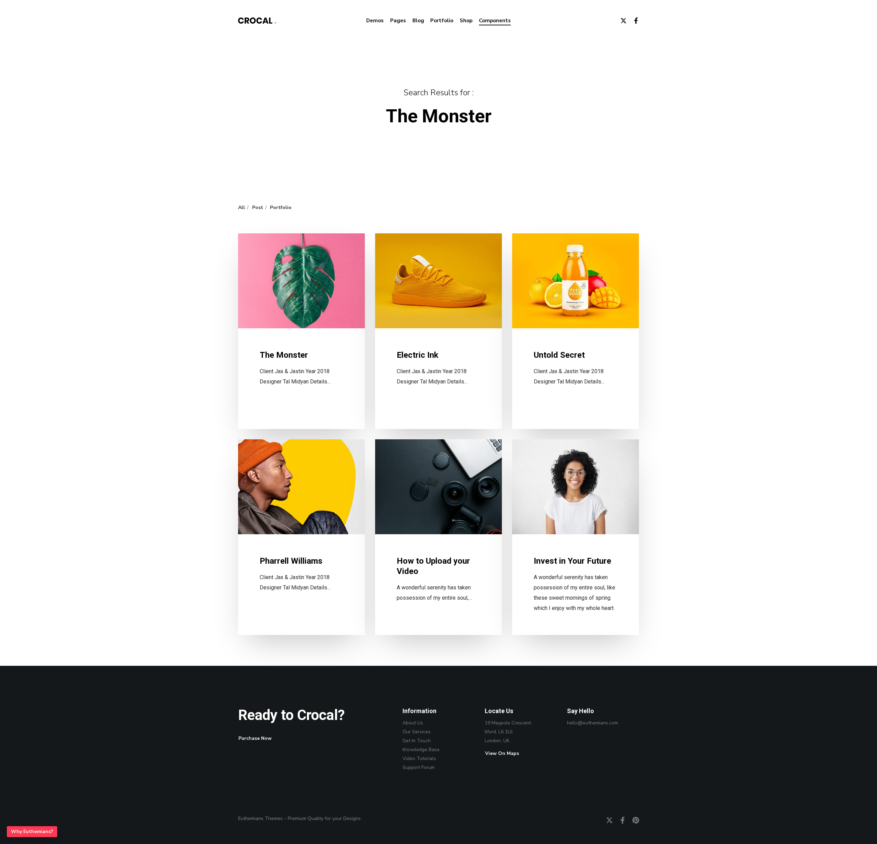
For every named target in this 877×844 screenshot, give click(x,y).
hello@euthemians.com (592, 723)
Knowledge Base (421, 749)
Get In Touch (417, 740)
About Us (413, 723)
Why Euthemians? (32, 831)
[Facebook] (633, 20)
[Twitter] (620, 20)
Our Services (417, 732)
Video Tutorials (419, 758)
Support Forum (419, 767)
